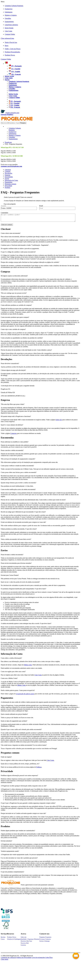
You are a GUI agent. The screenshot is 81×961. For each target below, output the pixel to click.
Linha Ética (49, 957)
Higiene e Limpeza (11, 15)
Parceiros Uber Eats (26, 941)
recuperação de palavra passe (25, 694)
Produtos (7, 187)
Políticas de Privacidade (23, 957)
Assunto (3, 206)
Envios (7, 178)
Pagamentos (8, 182)
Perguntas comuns (10, 184)
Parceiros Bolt (25, 943)
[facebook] (7, 914)
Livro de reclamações (38, 957)
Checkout (8, 169)
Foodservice (8, 9)
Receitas (3, 937)
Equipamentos (9, 21)
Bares (6, 45)
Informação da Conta (11, 180)
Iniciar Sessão (9, 28)
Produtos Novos (10, 55)
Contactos (13, 433)
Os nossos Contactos (45, 939)
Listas (11, 25)
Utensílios (8, 18)
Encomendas (9, 177)
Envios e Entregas (44, 941)
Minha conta (28, 665)
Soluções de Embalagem (14, 939)
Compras (7, 171)
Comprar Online (10, 34)
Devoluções (8, 173)
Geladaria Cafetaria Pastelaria (14, 6)
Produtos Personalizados (12, 52)
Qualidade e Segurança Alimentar (30, 939)
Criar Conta (8, 31)
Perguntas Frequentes (45, 937)
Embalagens (8, 12)
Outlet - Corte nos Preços (12, 49)
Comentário (4, 213)
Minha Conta (21, 685)
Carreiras (23, 945)
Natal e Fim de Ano (11, 42)
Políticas (38, 767)
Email (41, 206)
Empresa (7, 175)
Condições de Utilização (8, 957)
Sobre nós (59, 420)
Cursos (3, 939)
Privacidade (8, 186)
